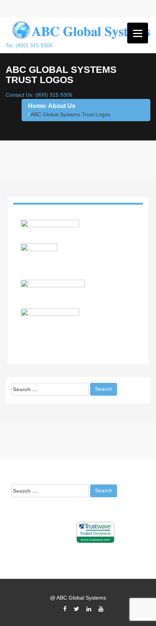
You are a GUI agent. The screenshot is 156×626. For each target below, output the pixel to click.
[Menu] (137, 33)
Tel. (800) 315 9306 (29, 45)
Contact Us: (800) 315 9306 (39, 95)
